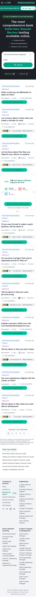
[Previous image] (2, 192)
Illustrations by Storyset (18, 594)
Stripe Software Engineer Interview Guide (16, 460)
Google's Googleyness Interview (13, 469)
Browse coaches (8, 500)
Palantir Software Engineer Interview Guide (16, 463)
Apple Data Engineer (9, 546)
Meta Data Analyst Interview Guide (14, 454)
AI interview (6, 502)
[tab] (9, 450)
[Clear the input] (30, 55)
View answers (27, 131)
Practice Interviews (8, 497)
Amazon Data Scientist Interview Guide (15, 466)
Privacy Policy (24, 592)
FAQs (4, 487)
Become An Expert (9, 493)
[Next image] (33, 192)
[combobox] (18, 54)
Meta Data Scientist (9, 534)
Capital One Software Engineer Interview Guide (18, 457)
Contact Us (6, 489)
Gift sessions (6, 505)
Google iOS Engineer (26, 508)
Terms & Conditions (13, 592)
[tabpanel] (18, 462)
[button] (9, 74)
